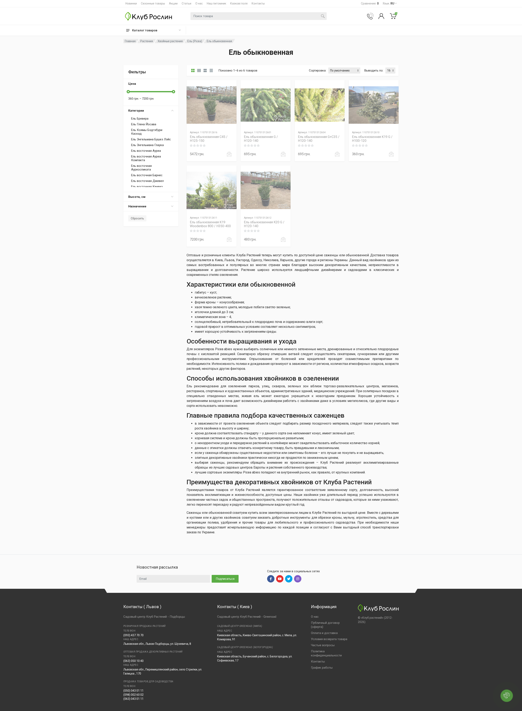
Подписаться (225, 579)
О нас (199, 3)
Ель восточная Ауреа (146, 151)
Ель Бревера (139, 118)
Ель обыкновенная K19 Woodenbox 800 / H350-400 (210, 224)
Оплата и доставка (324, 633)
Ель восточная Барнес (147, 175)
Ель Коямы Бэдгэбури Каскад (146, 131)
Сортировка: (317, 70)
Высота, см (136, 197)
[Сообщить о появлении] (229, 154)
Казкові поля (239, 3)
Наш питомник (216, 3)
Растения (146, 41)
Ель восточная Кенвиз (147, 186)
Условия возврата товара (329, 639)
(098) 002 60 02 (133, 694)
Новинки (131, 3)
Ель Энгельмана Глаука (147, 145)
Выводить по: (373, 70)
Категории (136, 110)
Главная (130, 41)
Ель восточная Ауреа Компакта (146, 158)
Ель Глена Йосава (143, 124)
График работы (322, 667)
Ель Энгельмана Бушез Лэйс (151, 139)
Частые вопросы (323, 645)
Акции (173, 3)
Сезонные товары (153, 3)
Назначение (137, 206)
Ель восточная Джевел (147, 181)
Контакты (258, 3)
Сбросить (137, 218)
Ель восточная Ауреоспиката (141, 167)
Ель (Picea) (194, 41)
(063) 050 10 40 (133, 661)
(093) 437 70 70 (133, 635)
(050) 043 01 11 (133, 690)
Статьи (186, 3)
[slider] (128, 91)
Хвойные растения (170, 41)
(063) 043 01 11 (133, 698)
